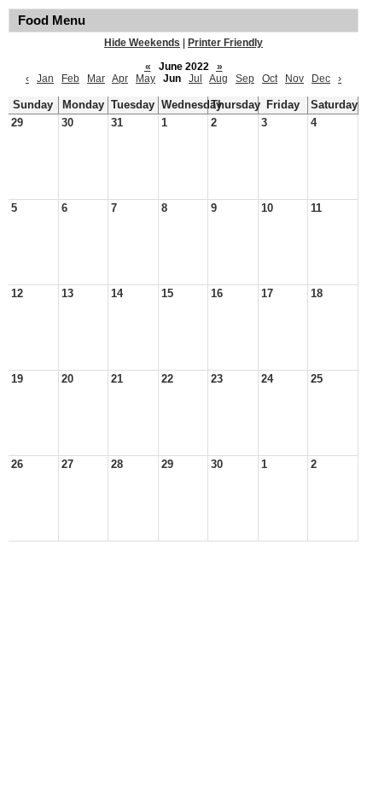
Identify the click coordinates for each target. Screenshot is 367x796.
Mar (96, 79)
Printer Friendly (225, 43)
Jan (45, 79)
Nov (294, 79)
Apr (120, 79)
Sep (245, 79)
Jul (195, 79)
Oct (269, 79)
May (145, 79)
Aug (218, 79)
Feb (70, 79)
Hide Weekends (142, 43)
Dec (321, 79)
